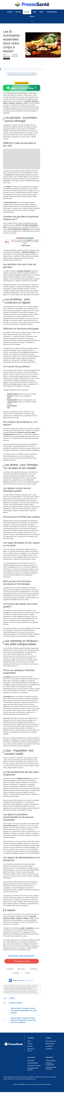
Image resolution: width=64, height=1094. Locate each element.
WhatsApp (34, 969)
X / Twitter (22, 969)
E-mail (28, 973)
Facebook (10, 969)
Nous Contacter (50, 1043)
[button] (32, 21)
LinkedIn (16, 973)
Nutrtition (30, 1046)
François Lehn (6, 56)
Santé (34, 12)
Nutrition (27, 12)
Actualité (9, 12)
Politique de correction (34, 1065)
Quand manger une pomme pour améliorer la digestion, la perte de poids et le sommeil (23, 1020)
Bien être (18, 12)
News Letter (30, 1060)
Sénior (41, 12)
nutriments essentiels (16, 1003)
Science (32, 16)
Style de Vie (30, 1048)
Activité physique (52, 12)
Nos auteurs (49, 1048)
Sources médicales (32, 1063)
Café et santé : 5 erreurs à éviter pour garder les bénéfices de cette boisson (24, 1010)
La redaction (49, 1046)
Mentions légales (50, 1060)
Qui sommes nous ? (51, 1041)
